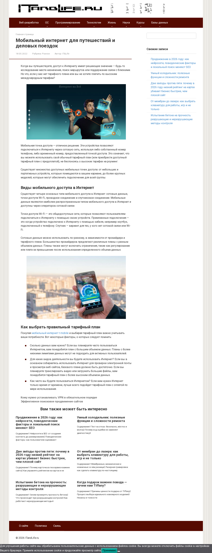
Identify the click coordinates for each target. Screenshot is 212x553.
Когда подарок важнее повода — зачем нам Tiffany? (102, 484)
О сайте (23, 525)
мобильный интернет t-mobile (50, 333)
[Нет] (118, 551)
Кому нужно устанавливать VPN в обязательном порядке (59, 397)
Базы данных (159, 22)
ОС (47, 22)
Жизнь (112, 22)
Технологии (94, 22)
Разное (46, 53)
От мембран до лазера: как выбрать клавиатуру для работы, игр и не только (103, 455)
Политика (41, 525)
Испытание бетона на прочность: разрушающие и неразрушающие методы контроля (41, 485)
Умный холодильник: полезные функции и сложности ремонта (101, 419)
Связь (57, 525)
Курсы (140, 22)
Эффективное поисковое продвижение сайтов (52, 401)
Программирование (67, 22)
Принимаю (109, 550)
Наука (126, 22)
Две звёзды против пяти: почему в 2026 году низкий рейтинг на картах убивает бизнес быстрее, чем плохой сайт (42, 457)
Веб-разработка (29, 22)
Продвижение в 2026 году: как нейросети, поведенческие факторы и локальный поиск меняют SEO (39, 422)
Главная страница (25, 34)
